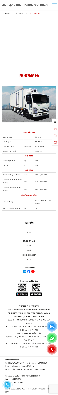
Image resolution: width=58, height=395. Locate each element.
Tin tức (29, 250)
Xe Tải (29, 232)
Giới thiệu (29, 246)
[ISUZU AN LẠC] (26, 5)
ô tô (29, 228)
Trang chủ (6, 14)
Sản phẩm (29, 223)
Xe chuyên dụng (21, 14)
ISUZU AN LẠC (29, 241)
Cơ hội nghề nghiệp (29, 255)
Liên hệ (29, 260)
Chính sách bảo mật (12, 360)
